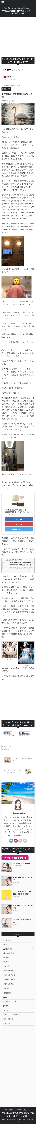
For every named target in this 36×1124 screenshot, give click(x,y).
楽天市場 (19, 524)
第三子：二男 (7, 746)
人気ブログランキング (11, 79)
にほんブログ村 (18, 70)
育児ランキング (23, 735)
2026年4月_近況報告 (21, 864)
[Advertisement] (18, 37)
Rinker (11, 515)
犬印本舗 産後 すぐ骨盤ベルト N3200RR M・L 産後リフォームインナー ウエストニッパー (18, 512)
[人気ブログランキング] (8, 77)
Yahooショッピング (19, 529)
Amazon (19, 519)
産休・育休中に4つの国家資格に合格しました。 (18, 1110)
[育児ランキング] (24, 733)
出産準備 (6, 749)
